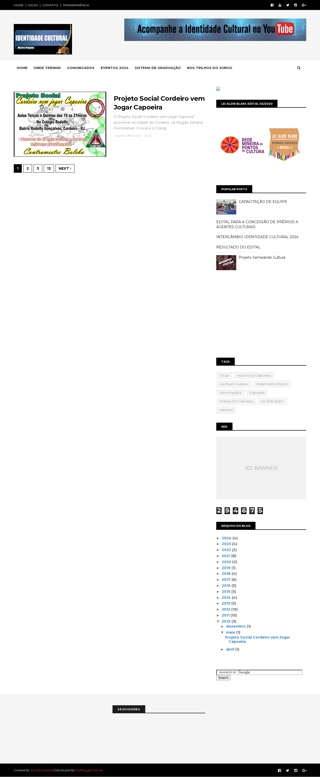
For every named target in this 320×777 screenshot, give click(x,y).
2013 (226, 603)
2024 (227, 538)
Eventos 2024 (114, 68)
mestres (226, 410)
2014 (227, 597)
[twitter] (287, 5)
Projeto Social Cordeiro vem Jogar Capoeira (257, 639)
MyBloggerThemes (89, 770)
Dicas (224, 375)
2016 (227, 585)
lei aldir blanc (272, 401)
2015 (226, 591)
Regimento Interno (272, 384)
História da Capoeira (253, 375)
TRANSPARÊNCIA (76, 5)
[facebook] (272, 5)
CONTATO (50, 5)
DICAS (33, 5)
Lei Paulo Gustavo (234, 384)
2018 (227, 573)
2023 (227, 544)
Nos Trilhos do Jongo (209, 68)
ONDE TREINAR (47, 68)
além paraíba (230, 393)
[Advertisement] (261, 315)
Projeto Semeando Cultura (262, 257)
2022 (227, 550)
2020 (227, 562)
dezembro (236, 626)
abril (230, 649)
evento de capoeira (236, 401)
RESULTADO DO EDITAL (238, 247)
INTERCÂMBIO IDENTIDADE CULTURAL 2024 (257, 237)
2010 (227, 621)
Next (64, 168)
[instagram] (295, 5)
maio (231, 632)
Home (22, 68)
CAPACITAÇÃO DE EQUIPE (263, 201)
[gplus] (304, 5)
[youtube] (279, 5)
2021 (226, 556)
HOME (19, 5)
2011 (226, 615)
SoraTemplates (41, 770)
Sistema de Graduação (158, 68)
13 (49, 168)
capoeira (257, 393)
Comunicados (80, 68)
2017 (227, 579)
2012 (226, 609)
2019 (227, 568)
